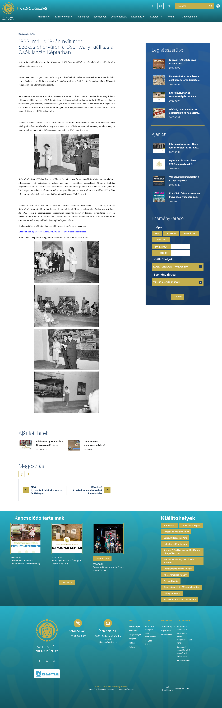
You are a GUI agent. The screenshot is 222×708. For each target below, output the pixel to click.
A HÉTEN (160, 239)
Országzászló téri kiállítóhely (178, 568)
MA (157, 233)
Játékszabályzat (168, 626)
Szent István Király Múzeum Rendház (182, 587)
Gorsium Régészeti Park (175, 538)
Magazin (132, 639)
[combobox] (177, 267)
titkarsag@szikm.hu (108, 642)
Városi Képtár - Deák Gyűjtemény (180, 599)
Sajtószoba (166, 630)
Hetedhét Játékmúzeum (175, 544)
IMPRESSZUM (182, 688)
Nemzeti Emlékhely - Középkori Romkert (179, 561)
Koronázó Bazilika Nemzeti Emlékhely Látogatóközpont (182, 552)
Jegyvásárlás (189, 16)
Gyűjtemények (119, 16)
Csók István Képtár (191, 525)
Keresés (177, 296)
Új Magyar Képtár (172, 593)
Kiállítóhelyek (62, 16)
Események (100, 16)
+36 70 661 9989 (77, 636)
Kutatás (132, 643)
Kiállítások (83, 16)
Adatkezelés (166, 635)
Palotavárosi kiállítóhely (175, 575)
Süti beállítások (167, 688)
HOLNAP (171, 233)
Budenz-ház (170, 525)
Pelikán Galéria (171, 581)
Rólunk (132, 647)
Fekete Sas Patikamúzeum (176, 531)
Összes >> (67, 582)
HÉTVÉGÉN (189, 233)
